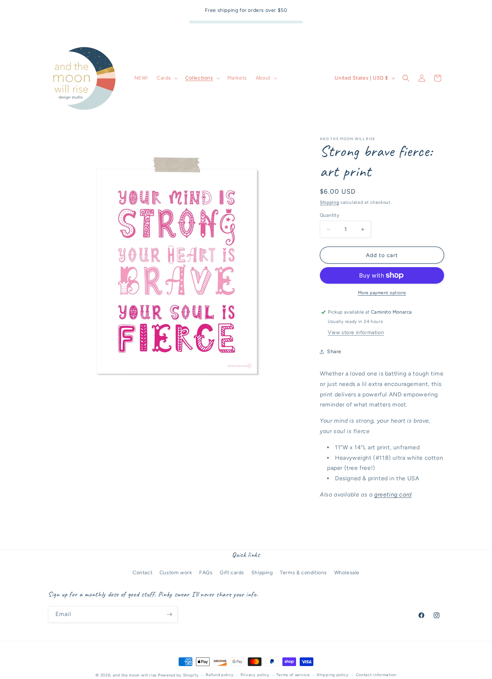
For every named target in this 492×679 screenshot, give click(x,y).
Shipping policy (333, 675)
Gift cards (232, 573)
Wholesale (346, 573)
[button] (166, 78)
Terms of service (292, 675)
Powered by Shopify (178, 675)
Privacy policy (255, 675)
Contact (142, 573)
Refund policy (219, 675)
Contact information (376, 675)
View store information (356, 332)
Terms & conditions (303, 573)
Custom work (176, 573)
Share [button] (334, 352)
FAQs (206, 573)
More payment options (382, 292)
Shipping (329, 202)
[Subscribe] (169, 614)
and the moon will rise (135, 675)
